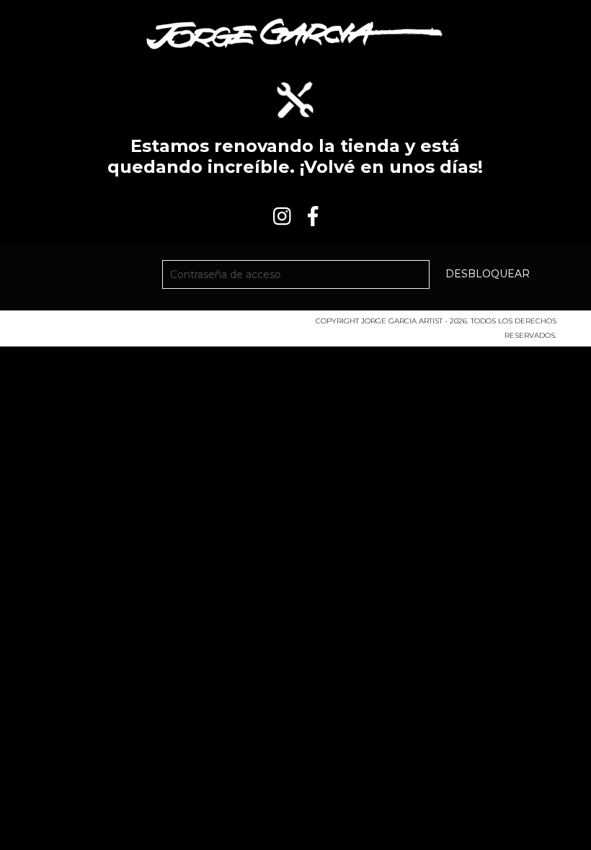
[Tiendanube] (98, 325)
